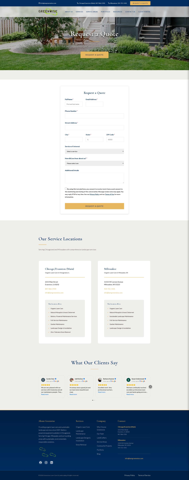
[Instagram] (46, 462)
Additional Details (72, 170)
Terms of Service (144, 475)
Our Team (100, 434)
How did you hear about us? (76, 158)
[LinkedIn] (52, 462)
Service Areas (92, 12)
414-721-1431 (109, 289)
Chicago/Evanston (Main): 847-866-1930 (92, 3)
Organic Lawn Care (83, 427)
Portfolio (100, 450)
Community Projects (104, 446)
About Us (69, 12)
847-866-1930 (50, 289)
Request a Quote (140, 3)
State (88, 135)
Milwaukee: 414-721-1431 (118, 3)
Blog (98, 454)
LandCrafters (102, 438)
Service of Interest (72, 146)
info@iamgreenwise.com (48, 3)
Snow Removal (81, 445)
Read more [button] (44, 394)
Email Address (91, 99)
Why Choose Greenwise (101, 428)
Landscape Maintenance (80, 432)
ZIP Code (110, 135)
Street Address (71, 123)
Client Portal (144, 12)
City (67, 135)
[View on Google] (43, 380)
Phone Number (71, 111)
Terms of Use (109, 194)
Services (79, 12)
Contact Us (130, 12)
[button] (38, 386)
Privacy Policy (94, 194)
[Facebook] (41, 462)
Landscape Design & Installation (83, 439)
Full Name (69, 99)
